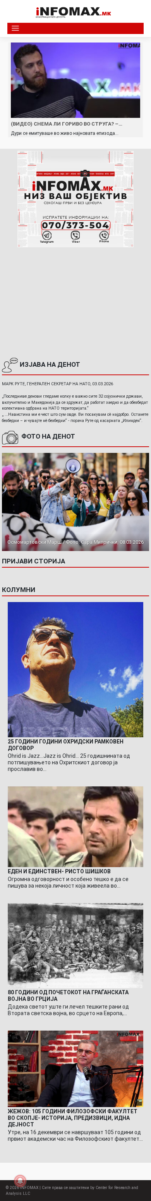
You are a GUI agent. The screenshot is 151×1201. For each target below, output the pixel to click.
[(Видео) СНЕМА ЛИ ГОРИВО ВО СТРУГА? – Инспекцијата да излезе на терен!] (75, 80)
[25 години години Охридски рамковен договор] (75, 669)
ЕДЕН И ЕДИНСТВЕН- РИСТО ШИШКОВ (59, 871)
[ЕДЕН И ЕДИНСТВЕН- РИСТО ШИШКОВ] (75, 826)
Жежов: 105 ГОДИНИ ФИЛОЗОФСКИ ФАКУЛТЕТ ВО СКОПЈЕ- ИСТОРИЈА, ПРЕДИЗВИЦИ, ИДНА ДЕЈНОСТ (72, 1118)
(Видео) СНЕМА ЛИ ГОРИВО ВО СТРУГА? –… (66, 124)
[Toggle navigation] (15, 28)
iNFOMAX (29, 1188)
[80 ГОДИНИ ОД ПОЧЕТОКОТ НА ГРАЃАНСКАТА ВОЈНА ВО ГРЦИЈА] (75, 945)
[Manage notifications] (20, 1181)
